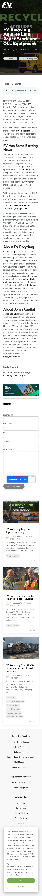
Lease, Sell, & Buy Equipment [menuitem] (21, 782)
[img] (30, 90)
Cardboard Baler (13, 705)
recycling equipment (24, 131)
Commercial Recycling (28, 58)
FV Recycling (12, 49)
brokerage (32, 285)
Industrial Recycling (14, 713)
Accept (21, 880)
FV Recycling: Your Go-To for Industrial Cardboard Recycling (20, 668)
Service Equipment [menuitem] (21, 787)
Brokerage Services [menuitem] (21, 752)
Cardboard (11, 697)
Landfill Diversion (13, 709)
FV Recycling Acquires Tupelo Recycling (18, 531)
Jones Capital (20, 261)
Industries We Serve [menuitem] (21, 813)
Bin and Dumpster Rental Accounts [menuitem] (21, 757)
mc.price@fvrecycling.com (15, 375)
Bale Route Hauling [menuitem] (21, 742)
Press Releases (10, 58)
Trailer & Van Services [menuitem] (21, 747)
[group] (21, 90)
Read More (32, 561)
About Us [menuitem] (21, 803)
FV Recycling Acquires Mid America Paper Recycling (20, 597)
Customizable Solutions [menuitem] (21, 767)
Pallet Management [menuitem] (21, 762)
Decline (21, 886)
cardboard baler (23, 169)
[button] (6, 90)
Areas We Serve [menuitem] (21, 818)
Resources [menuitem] (21, 823)
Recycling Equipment (15, 717)
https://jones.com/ (11, 357)
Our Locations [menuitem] (21, 808)
